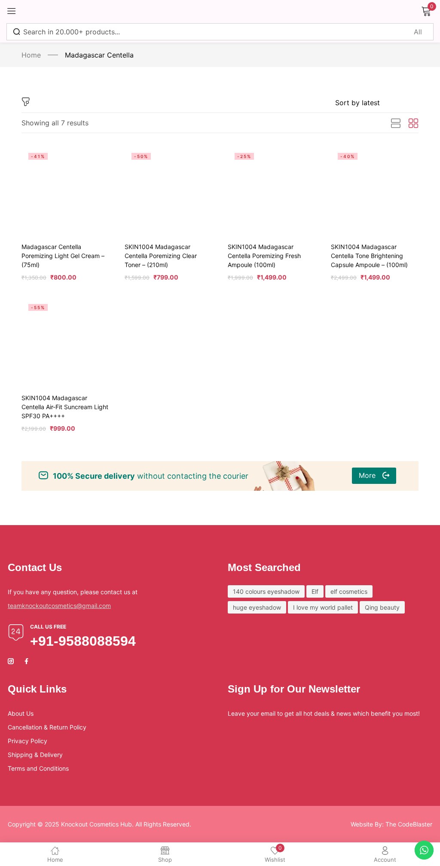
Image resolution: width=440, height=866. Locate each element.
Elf (315, 591)
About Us (21, 713)
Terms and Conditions (38, 768)
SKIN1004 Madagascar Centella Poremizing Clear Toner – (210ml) (161, 255)
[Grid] (413, 124)
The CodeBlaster (408, 824)
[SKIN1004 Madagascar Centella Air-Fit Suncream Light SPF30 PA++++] (65, 341)
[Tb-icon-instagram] (11, 661)
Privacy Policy (27, 740)
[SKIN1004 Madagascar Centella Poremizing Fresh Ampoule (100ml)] (271, 190)
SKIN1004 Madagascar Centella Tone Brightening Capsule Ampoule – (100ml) (369, 255)
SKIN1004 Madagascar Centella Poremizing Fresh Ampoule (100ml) (264, 255)
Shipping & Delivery (35, 754)
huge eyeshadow (257, 607)
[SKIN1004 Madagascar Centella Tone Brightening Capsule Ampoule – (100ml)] (375, 190)
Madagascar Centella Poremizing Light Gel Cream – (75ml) (62, 255)
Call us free (48, 626)
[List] (396, 124)
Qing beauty (382, 607)
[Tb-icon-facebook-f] (27, 661)
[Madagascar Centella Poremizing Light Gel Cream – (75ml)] (65, 190)
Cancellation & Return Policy (47, 727)
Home (31, 55)
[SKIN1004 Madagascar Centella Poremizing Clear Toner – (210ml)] (168, 190)
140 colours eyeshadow (266, 591)
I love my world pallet (323, 607)
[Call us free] (16, 632)
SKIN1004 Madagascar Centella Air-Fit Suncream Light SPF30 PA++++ (64, 406)
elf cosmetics (348, 591)
